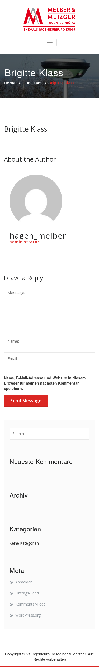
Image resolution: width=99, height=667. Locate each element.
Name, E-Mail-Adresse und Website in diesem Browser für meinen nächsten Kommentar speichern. (45, 383)
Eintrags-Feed (27, 593)
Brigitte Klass (25, 129)
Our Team (32, 82)
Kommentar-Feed (30, 604)
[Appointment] (49, 19)
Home (10, 82)
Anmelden (23, 582)
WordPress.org (28, 615)
